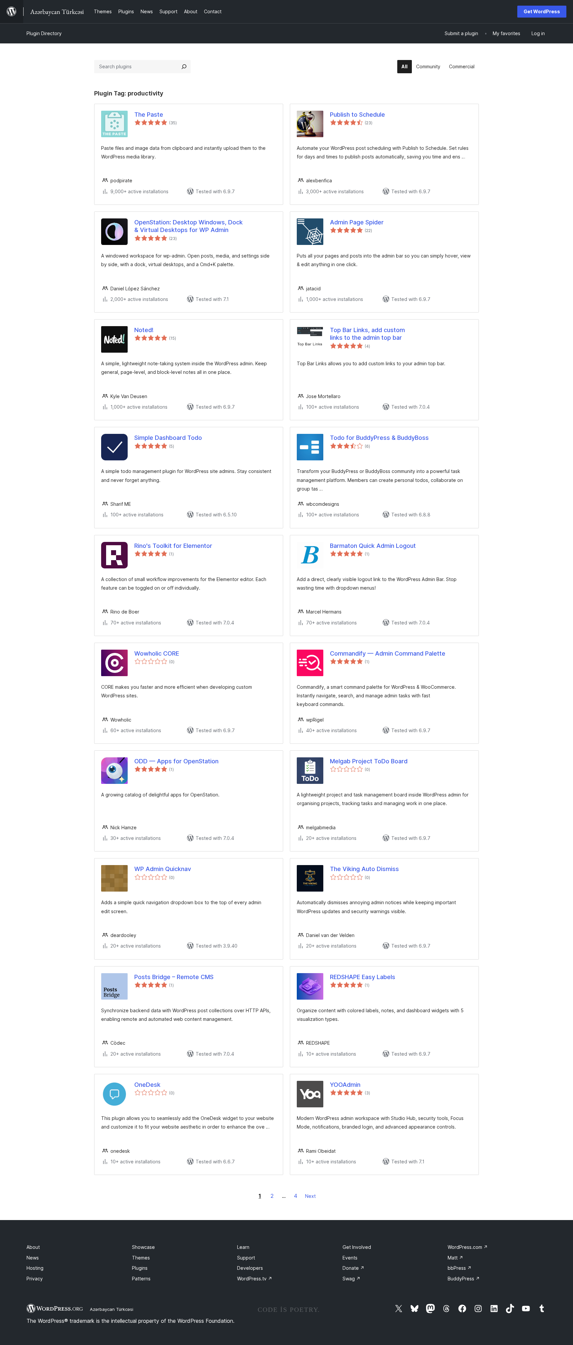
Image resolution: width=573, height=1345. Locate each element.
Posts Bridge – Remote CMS (174, 976)
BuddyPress (464, 1278)
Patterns (141, 1278)
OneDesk (147, 1084)
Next (310, 1196)
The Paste (148, 114)
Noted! (144, 329)
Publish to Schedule (357, 114)
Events (350, 1257)
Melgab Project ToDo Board (369, 761)
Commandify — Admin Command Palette (387, 653)
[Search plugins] (184, 66)
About (33, 1247)
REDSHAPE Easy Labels (362, 976)
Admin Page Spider (357, 222)
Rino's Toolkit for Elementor (173, 545)
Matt (455, 1257)
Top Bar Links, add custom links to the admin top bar (367, 333)
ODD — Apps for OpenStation (176, 761)
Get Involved (357, 1247)
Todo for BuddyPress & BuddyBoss (379, 437)
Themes (141, 1257)
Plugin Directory (44, 33)
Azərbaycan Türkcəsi (111, 1309)
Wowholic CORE (156, 653)
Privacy (35, 1278)
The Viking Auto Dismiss (364, 868)
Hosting (35, 1268)
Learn (243, 1247)
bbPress (460, 1268)
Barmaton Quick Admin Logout (373, 545)
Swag (351, 1278)
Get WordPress (542, 11)
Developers (250, 1268)
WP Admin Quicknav (162, 868)
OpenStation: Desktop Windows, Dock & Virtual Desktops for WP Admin (188, 226)
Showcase (143, 1247)
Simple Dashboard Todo (168, 437)
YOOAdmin (345, 1084)
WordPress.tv (254, 1278)
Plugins (140, 1268)
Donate (353, 1268)
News (33, 1257)
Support (246, 1257)
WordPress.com (468, 1247)
